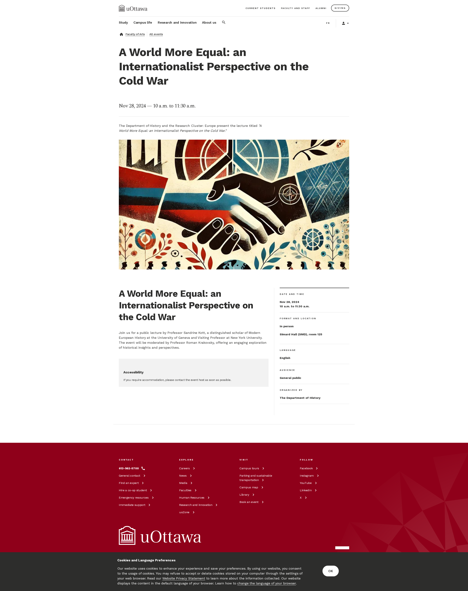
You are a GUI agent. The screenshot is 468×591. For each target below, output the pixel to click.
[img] (133, 8)
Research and (195, 505)
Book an (248, 502)
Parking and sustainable (255, 478)
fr (328, 23)
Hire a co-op (133, 490)
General (129, 475)
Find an (129, 483)
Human (191, 497)
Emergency (134, 497)
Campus (249, 468)
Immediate (132, 505)
